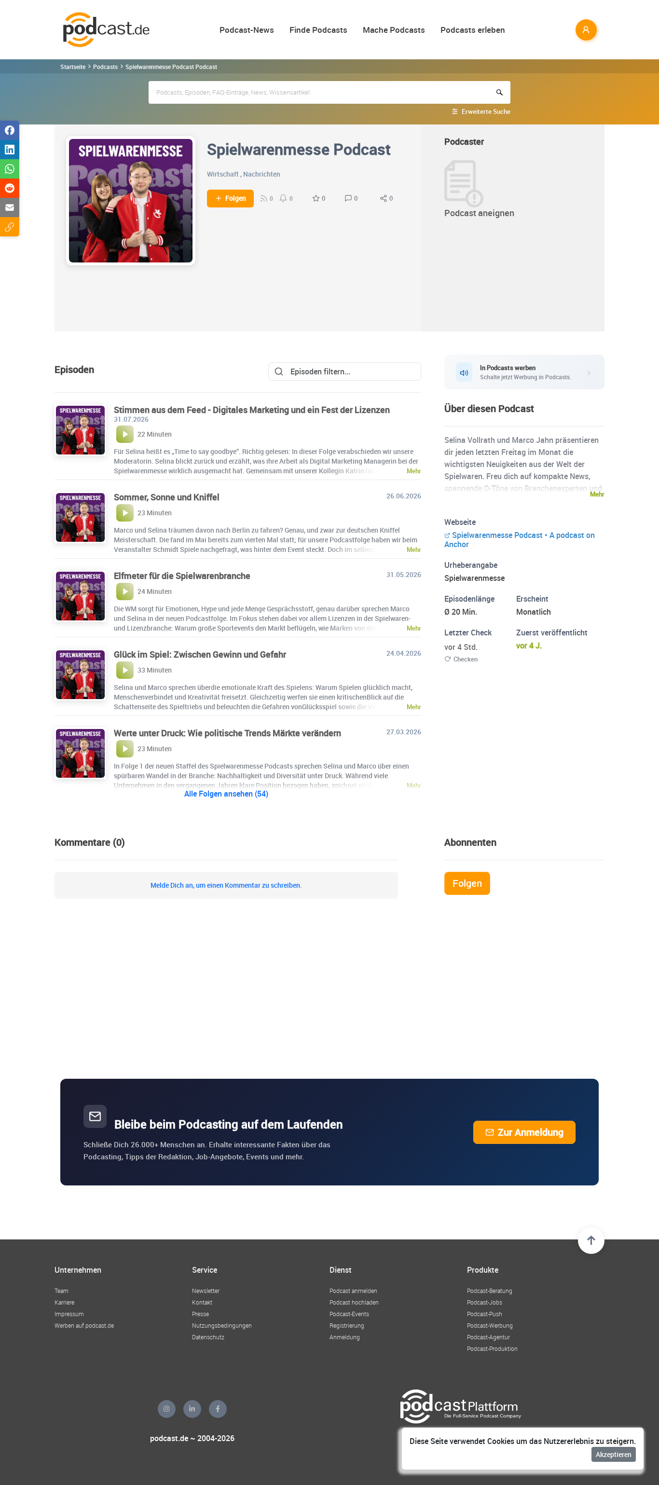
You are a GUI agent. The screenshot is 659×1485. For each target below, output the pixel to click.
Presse (200, 1314)
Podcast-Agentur (488, 1337)
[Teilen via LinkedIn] (9, 149)
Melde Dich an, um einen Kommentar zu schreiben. (226, 885)
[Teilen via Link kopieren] (9, 226)
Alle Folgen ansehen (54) (226, 793)
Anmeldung (345, 1337)
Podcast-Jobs (484, 1302)
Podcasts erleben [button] (472, 29)
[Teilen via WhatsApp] (9, 169)
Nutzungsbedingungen (222, 1325)
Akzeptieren (614, 1454)
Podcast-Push (484, 1314)
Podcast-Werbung (490, 1325)
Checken (465, 659)
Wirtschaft (223, 174)
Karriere (64, 1302)
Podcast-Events (349, 1314)
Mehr (597, 494)
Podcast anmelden (353, 1290)
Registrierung (347, 1325)
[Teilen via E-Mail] (9, 207)
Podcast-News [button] (247, 29)
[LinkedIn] (192, 1409)
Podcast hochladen (354, 1302)
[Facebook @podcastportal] (218, 1409)
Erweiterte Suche (486, 111)
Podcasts (105, 66)
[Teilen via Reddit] (9, 188)
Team (62, 1290)
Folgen (235, 198)
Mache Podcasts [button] (394, 29)
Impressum (69, 1314)
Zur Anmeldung (530, 1132)
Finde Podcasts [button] (318, 29)
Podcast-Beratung (489, 1290)
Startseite (72, 66)
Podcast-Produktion (492, 1348)
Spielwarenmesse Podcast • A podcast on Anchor (519, 540)
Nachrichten (261, 174)
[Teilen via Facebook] (9, 130)
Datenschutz (208, 1337)
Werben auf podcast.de (84, 1325)
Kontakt (202, 1302)
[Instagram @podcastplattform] (167, 1409)
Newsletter (206, 1290)
